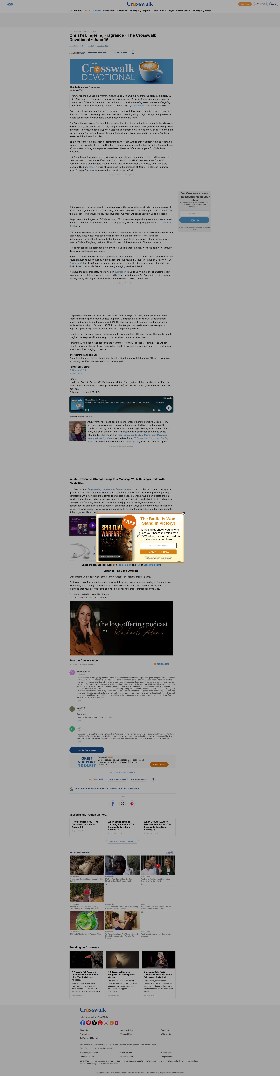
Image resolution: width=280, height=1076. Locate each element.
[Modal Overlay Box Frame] (140, 538)
